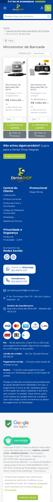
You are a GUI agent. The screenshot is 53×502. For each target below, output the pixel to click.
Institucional (9, 195)
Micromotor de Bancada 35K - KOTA (13, 87)
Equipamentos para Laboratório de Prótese (27, 31)
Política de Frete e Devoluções (12, 205)
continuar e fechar (27, 497)
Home (6, 28)
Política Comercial (12, 199)
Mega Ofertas (36, 192)
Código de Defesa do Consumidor (13, 211)
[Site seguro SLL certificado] (16, 424)
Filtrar (10, 41)
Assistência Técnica (12, 221)
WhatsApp (8, 217)
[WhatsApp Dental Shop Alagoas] (6, 256)
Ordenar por (24, 53)
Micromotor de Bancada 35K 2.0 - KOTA (40, 87)
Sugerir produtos (14, 156)
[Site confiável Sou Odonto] (16, 441)
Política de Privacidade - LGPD (12, 238)
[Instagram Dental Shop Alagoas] (13, 256)
